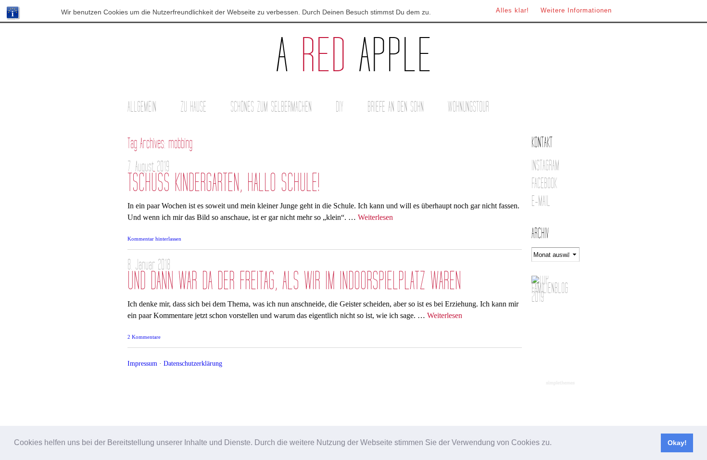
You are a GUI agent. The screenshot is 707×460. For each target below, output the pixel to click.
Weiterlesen (375, 217)
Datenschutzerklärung (193, 363)
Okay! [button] (677, 443)
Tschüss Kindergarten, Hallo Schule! (223, 183)
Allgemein (141, 107)
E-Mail (540, 201)
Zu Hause (193, 107)
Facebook (544, 183)
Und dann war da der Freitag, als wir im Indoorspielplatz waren (294, 281)
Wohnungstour (468, 107)
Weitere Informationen (576, 10)
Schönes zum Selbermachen (271, 107)
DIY (339, 107)
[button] (555, 443)
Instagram (545, 165)
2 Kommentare (144, 337)
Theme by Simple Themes (561, 383)
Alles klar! (512, 10)
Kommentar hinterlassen (154, 239)
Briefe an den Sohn (395, 107)
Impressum (142, 363)
